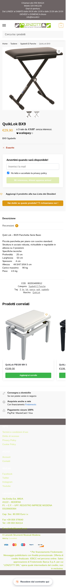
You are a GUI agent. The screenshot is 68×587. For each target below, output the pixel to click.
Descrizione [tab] (8, 218)
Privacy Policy (9, 440)
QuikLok (36, 292)
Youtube (6, 486)
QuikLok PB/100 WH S (16, 365)
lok (27, 289)
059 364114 (39, 3)
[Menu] (7, 25)
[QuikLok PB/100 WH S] (28, 335)
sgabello (45, 289)
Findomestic (30, 404)
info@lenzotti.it (33, 17)
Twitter (5, 478)
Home (5, 44)
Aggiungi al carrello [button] (28, 375)
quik (38, 289)
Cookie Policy (9, 444)
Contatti (6, 461)
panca (32, 289)
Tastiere (13, 44)
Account (6, 457)
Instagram (7, 482)
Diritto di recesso (10, 436)
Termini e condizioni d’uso (15, 432)
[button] (60, 25)
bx (23, 289)
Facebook (7, 474)
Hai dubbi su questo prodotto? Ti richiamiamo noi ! (33, 203)
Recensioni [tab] (9, 225)
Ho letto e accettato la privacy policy (28, 173)
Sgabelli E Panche (28, 44)
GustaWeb (13, 538)
